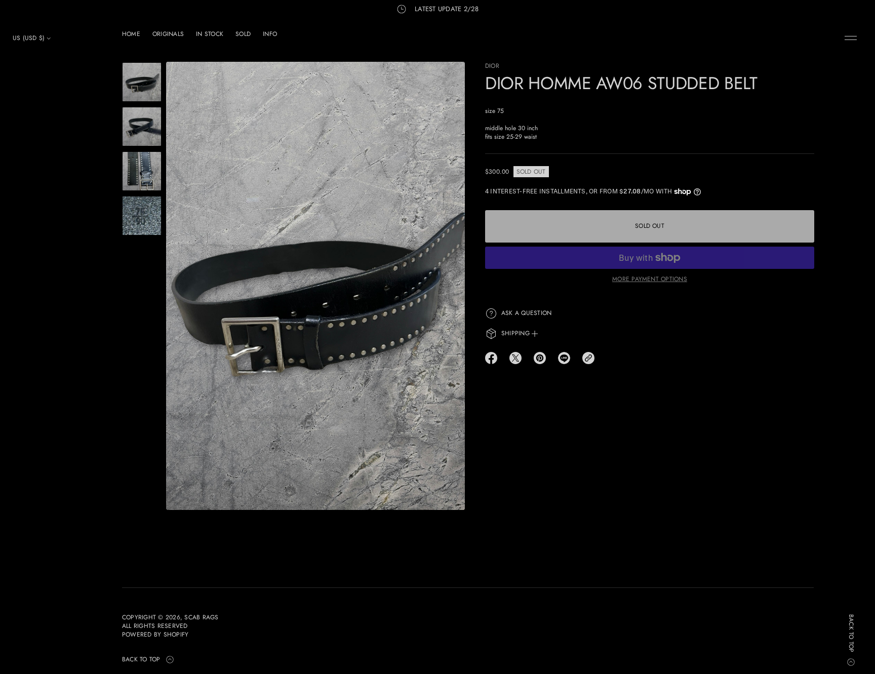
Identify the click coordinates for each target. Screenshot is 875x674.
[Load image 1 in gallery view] (142, 82)
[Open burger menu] (851, 38)
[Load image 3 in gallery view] (142, 171)
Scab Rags (201, 617)
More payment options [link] (649, 279)
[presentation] (315, 286)
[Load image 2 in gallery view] (142, 126)
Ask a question (526, 313)
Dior (492, 65)
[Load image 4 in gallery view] (142, 215)
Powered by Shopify (155, 634)
